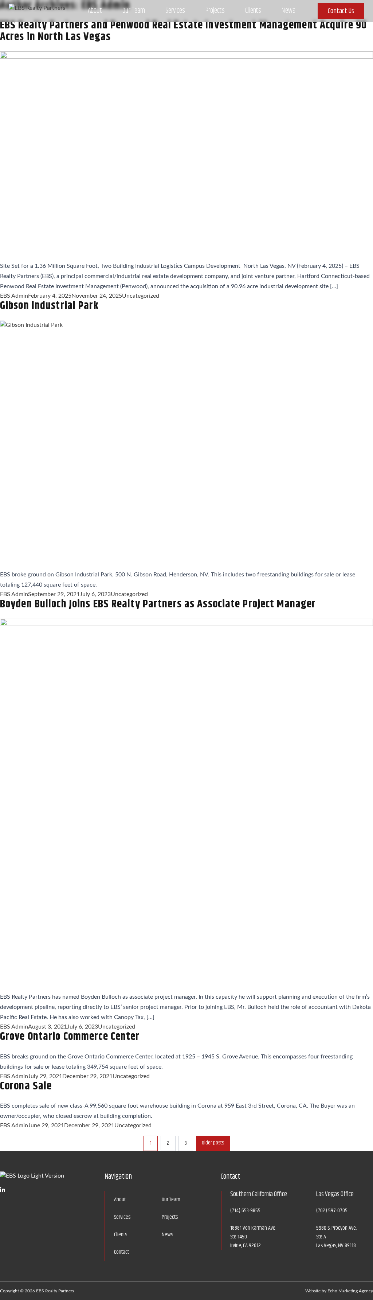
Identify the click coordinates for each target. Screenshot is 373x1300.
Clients (253, 10)
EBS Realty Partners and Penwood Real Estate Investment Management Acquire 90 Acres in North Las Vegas (183, 31)
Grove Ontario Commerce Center (70, 1036)
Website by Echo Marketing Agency (339, 1291)
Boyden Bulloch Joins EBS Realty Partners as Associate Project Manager (158, 604)
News (288, 10)
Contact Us (341, 11)
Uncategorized (140, 296)
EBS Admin (14, 296)
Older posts (213, 1142)
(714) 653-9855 (245, 1210)
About (95, 10)
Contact (121, 1252)
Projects (215, 10)
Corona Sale (26, 1086)
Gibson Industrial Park (49, 305)
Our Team (133, 10)
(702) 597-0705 (332, 1210)
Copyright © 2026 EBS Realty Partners (37, 1291)
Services (175, 10)
